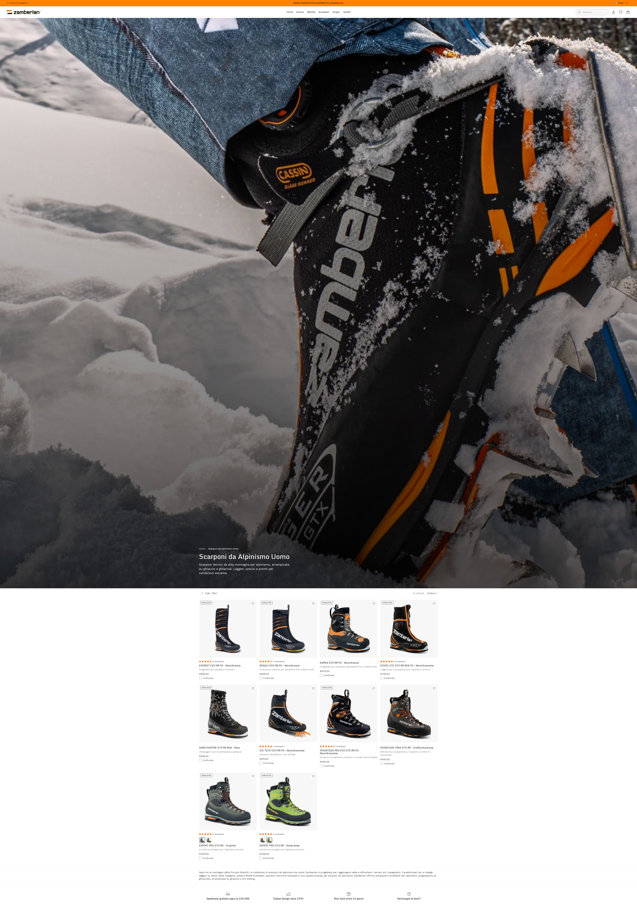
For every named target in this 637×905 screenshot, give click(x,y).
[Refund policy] (349, 896)
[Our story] (288, 896)
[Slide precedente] (204, 713)
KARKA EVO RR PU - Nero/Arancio (339, 663)
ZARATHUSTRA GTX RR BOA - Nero (219, 748)
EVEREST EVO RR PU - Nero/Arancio (220, 665)
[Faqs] (409, 896)
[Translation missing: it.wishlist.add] (252, 603)
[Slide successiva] (252, 713)
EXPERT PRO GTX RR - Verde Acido (279, 845)
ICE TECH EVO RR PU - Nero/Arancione (282, 750)
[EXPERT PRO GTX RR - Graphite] (202, 840)
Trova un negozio (19, 3)
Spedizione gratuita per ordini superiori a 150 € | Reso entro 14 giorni (318, 2)
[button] (432, 593)
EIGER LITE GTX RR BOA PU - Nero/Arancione (407, 665)
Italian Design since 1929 (288, 899)
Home (202, 548)
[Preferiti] (620, 12)
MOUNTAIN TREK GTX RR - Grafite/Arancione (406, 748)
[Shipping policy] (228, 896)
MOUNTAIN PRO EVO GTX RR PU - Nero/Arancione (340, 752)
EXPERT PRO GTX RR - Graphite (217, 845)
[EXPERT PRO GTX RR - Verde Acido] (209, 840)
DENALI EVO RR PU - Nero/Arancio (279, 665)
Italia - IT (623, 3)
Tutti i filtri (211, 593)
